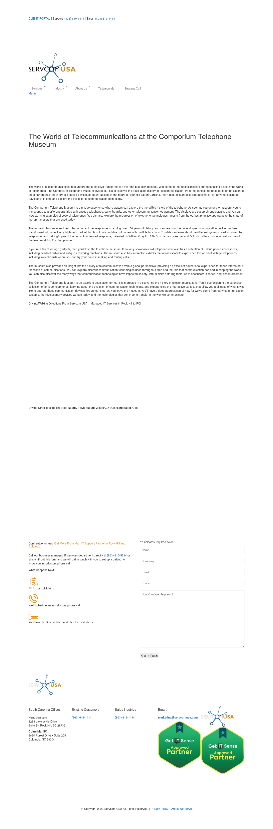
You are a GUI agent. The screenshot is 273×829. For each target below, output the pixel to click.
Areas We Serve (181, 809)
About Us (81, 88)
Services (37, 88)
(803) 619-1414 (74, 18)
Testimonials (106, 88)
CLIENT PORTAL (39, 18)
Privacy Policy (159, 809)
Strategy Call (133, 88)
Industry (59, 88)
